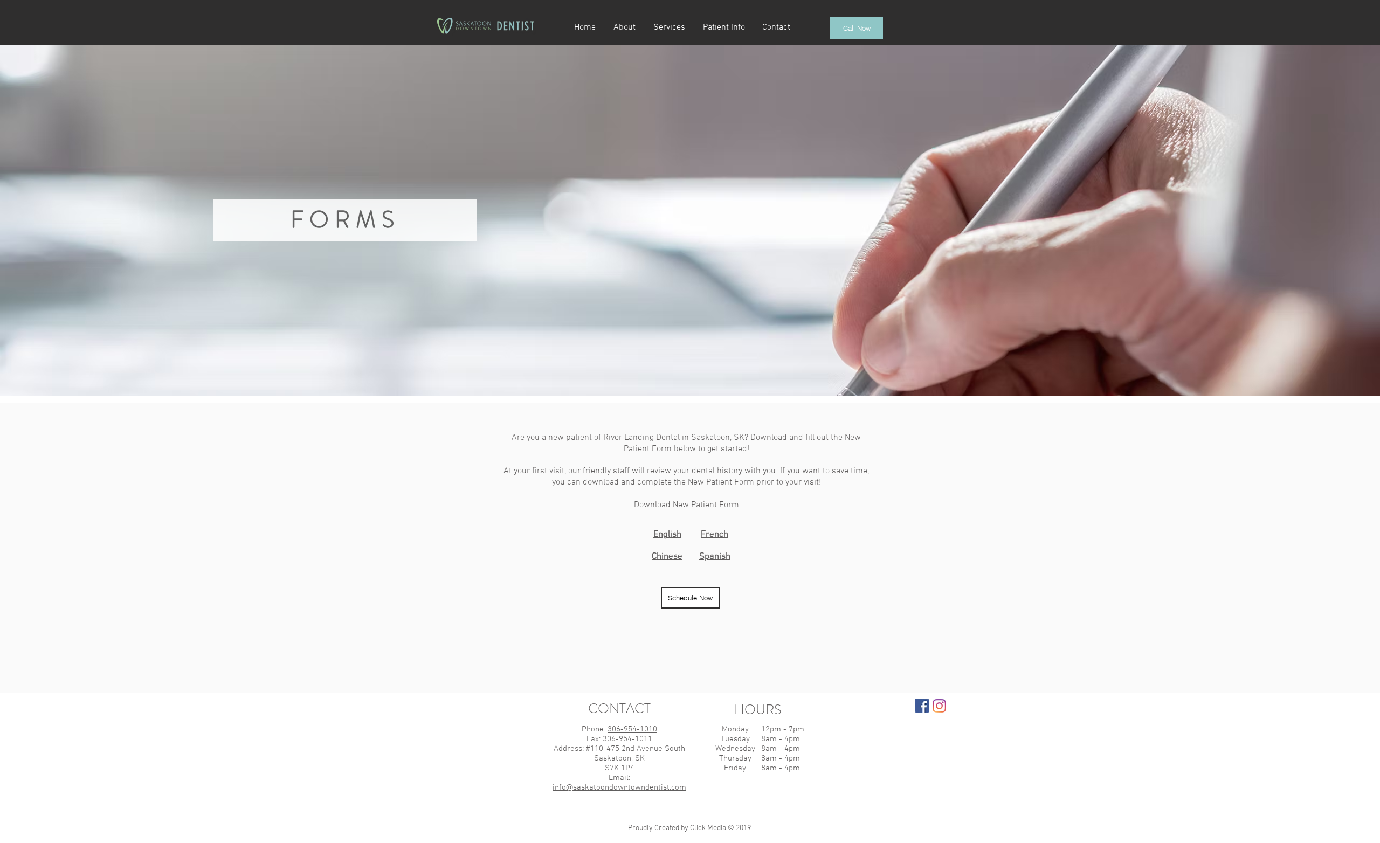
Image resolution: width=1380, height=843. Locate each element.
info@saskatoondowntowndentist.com (619, 787)
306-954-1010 (632, 729)
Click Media (708, 828)
